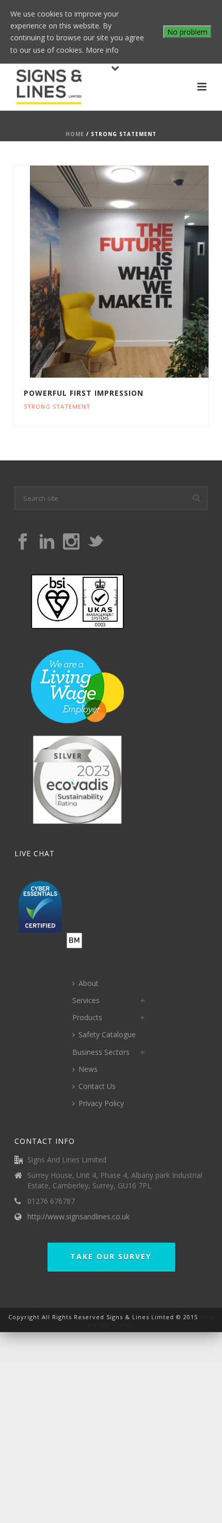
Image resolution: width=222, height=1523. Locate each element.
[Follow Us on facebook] (22, 542)
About (88, 983)
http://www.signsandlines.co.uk (78, 1216)
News (88, 1069)
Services (86, 1000)
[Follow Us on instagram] (71, 542)
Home (75, 134)
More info (102, 50)
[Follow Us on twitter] (95, 542)
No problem (187, 32)
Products (87, 1017)
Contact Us (97, 1086)
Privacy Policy (101, 1103)
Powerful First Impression (84, 393)
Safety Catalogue (107, 1034)
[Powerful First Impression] (133, 271)
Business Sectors (101, 1052)
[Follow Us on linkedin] (47, 542)
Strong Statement (57, 406)
